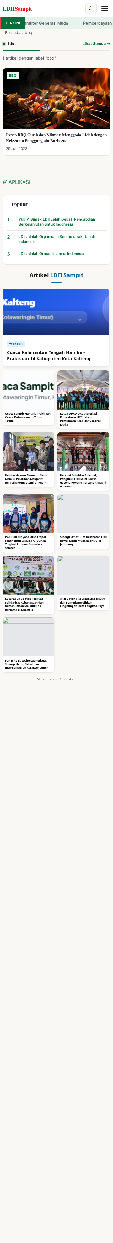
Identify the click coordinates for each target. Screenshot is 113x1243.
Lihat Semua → (96, 43)
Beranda (12, 32)
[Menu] (104, 8)
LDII (17, 8)
